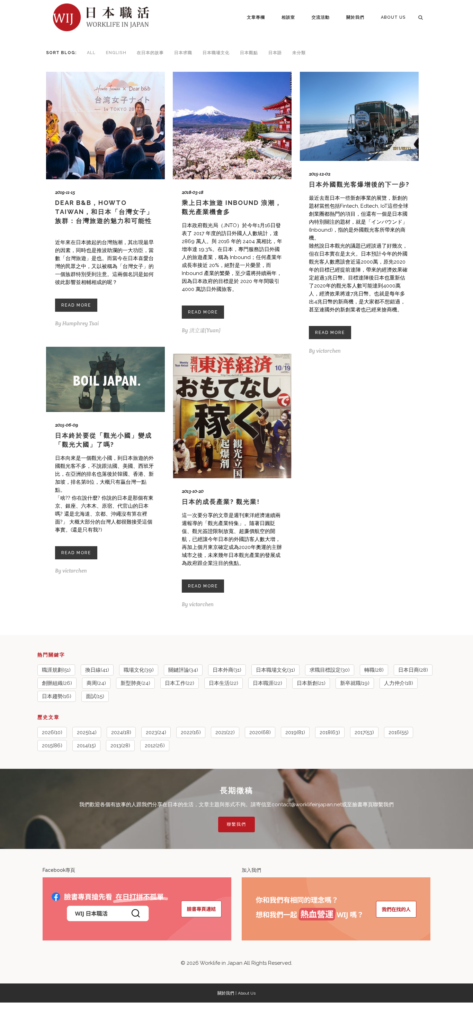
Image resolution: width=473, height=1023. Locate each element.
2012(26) (155, 745)
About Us (247, 993)
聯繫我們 (236, 824)
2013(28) (120, 745)
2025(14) (87, 732)
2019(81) (295, 732)
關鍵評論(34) (183, 670)
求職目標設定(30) (330, 670)
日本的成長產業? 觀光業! (221, 501)
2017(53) (364, 732)
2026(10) (52, 732)
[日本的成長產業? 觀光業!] (232, 416)
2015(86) (52, 745)
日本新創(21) (311, 683)
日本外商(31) (227, 670)
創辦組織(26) (57, 683)
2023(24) (156, 732)
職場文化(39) (139, 670)
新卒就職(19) (354, 683)
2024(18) (121, 732)
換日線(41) (97, 670)
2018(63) (330, 732)
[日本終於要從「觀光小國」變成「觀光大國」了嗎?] (105, 379)
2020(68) (260, 732)
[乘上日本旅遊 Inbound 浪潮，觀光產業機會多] (232, 126)
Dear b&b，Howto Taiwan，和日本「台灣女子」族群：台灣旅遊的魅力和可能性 (104, 211)
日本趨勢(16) (56, 696)
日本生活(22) (223, 683)
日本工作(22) (179, 683)
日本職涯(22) (267, 683)
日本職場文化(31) (275, 670)
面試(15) (95, 696)
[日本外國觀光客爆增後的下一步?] (359, 116)
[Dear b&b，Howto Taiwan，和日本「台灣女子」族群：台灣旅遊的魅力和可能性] (105, 126)
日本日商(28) (413, 670)
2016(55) (399, 732)
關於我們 (225, 993)
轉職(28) (374, 670)
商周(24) (96, 683)
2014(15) (86, 745)
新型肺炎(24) (135, 683)
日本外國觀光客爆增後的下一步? (359, 184)
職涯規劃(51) (56, 670)
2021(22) (225, 732)
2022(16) (191, 732)
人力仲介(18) (398, 683)
